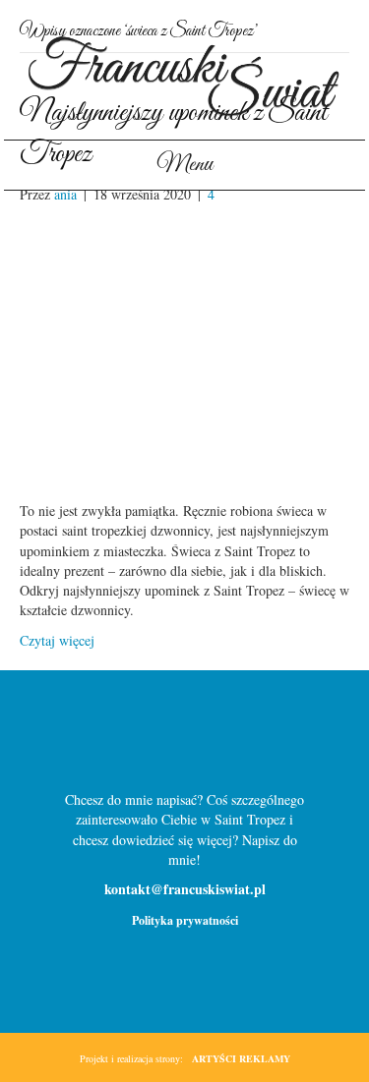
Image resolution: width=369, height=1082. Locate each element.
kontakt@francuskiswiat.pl (185, 889)
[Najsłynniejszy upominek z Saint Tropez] (184, 350)
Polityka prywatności (185, 920)
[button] (152, 739)
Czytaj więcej (57, 640)
